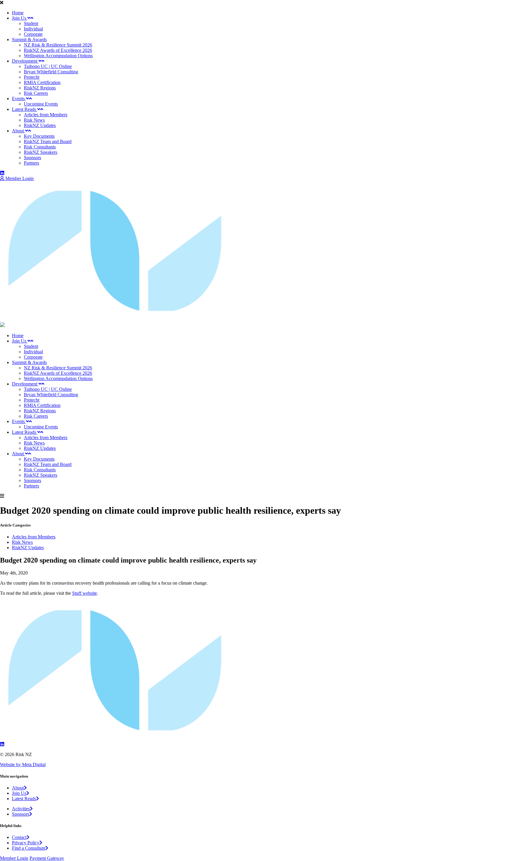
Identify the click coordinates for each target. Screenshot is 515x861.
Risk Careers (36, 93)
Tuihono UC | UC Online (48, 66)
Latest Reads (24, 109)
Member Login (19, 178)
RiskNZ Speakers (40, 152)
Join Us (19, 18)
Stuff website (84, 593)
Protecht (31, 77)
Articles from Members (45, 114)
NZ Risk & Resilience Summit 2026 (58, 44)
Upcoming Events (41, 103)
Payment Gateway (47, 858)
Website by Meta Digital (23, 764)
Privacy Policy (25, 842)
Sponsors (32, 157)
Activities (21, 808)
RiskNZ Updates (40, 125)
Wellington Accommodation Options (58, 55)
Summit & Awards (29, 39)
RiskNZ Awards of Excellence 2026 (58, 50)
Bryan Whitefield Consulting (51, 71)
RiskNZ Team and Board (48, 141)
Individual (33, 28)
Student (31, 23)
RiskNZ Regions (40, 87)
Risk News (34, 120)
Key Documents (39, 136)
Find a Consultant (28, 848)
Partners (31, 162)
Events (19, 98)
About (18, 130)
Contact (19, 837)
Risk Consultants (40, 146)
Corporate (33, 34)
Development (25, 61)
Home (18, 12)
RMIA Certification (42, 82)
